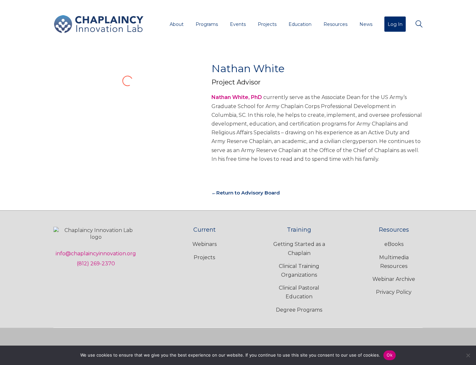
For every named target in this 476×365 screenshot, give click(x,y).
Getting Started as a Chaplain (299, 248)
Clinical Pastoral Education (299, 292)
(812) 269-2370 (96, 263)
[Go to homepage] (98, 24)
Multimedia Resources (394, 261)
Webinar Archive (393, 279)
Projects (204, 257)
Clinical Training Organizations (299, 270)
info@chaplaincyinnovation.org (96, 253)
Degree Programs (299, 310)
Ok (389, 355)
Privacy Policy (394, 292)
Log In (395, 24)
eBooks (393, 244)
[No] (468, 355)
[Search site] (419, 24)
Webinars (204, 244)
